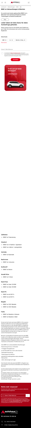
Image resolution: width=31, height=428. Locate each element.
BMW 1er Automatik (8, 254)
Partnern (25, 400)
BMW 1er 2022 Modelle (9, 304)
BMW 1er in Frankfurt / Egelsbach (12, 244)
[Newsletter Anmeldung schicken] (28, 395)
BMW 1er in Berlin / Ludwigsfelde (12, 247)
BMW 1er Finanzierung (9, 237)
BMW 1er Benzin (7, 269)
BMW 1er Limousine (8, 262)
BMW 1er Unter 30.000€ (9, 287)
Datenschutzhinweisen (14, 401)
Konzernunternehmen (17, 400)
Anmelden (15, 59)
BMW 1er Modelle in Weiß (10, 317)
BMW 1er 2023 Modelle (9, 307)
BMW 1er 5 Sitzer (8, 277)
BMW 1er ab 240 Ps (8, 294)
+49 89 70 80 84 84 (10, 421)
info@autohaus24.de (13, 425)
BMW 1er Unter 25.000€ (9, 284)
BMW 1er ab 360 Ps (8, 297)
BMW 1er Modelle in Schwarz (11, 314)
